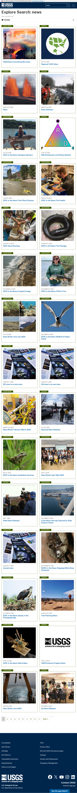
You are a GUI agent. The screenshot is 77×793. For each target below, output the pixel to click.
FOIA (42, 743)
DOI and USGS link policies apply (51, 751)
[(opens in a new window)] (50, 777)
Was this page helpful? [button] (60, 791)
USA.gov (43, 755)
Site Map (5, 751)
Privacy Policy (45, 747)
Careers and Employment (49, 759)
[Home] (7, 7)
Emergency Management (49, 763)
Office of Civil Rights (9, 767)
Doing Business (7, 763)
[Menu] (73, 5)
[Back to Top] (70, 786)
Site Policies (6, 747)
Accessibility (6, 743)
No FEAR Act (6, 755)
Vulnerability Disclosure (10, 759)
